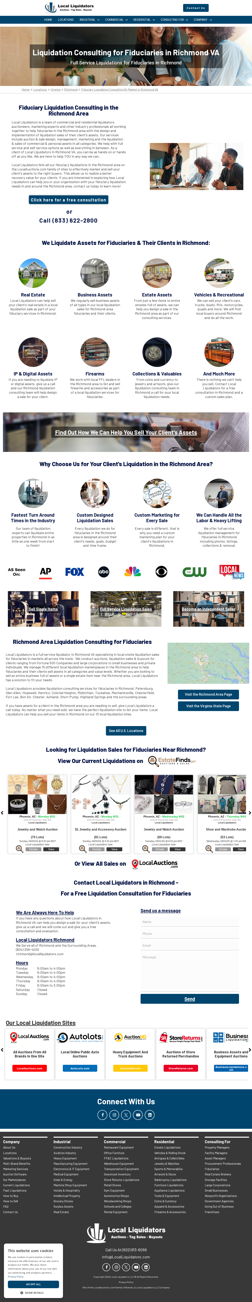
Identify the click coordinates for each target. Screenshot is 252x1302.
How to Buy (10, 1196)
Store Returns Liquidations (121, 1180)
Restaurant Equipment (119, 1147)
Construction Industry (68, 1147)
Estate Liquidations (167, 1147)
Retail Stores (112, 1185)
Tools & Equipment (166, 1196)
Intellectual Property (67, 1196)
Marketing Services (15, 1169)
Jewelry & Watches (166, 1163)
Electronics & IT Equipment (72, 1169)
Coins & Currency (165, 1201)
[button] (33, 1292)
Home (26, 89)
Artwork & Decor (165, 1174)
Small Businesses (216, 1190)
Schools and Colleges (118, 1206)
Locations (40, 89)
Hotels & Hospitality (67, 1190)
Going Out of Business (219, 1206)
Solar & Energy (63, 1180)
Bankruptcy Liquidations (170, 1180)
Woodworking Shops (117, 1201)
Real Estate (61, 1212)
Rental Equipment (116, 1212)
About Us (9, 1147)
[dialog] (33, 1271)
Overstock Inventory (117, 1174)
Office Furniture (114, 1153)
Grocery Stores (63, 1201)
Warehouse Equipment (119, 1163)
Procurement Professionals (223, 1163)
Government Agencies (219, 1201)
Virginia (55, 89)
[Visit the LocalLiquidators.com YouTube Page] (138, 1115)
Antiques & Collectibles (169, 1158)
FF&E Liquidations (116, 1158)
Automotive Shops (116, 1196)
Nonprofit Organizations (221, 1196)
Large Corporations (217, 1185)
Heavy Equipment (65, 1158)
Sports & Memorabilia (168, 1169)
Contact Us (10, 1212)
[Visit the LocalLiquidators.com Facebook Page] (102, 1115)
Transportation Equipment (121, 1169)
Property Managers (217, 1147)
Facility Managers (216, 1153)
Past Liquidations (15, 1190)
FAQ (5, 1206)
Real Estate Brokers (218, 1174)
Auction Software (15, 1174)
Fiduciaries (212, 1169)
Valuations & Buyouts (17, 1158)
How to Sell (10, 1201)
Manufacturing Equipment (71, 1163)
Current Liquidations (16, 1185)
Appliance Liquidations (169, 1190)
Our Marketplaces (14, 1180)
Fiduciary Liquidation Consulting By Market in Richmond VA (119, 89)
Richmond (71, 89)
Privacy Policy (15, 1276)
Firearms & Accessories (170, 1212)
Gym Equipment (114, 1190)
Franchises (212, 1212)
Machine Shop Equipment (70, 1185)
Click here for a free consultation (68, 199)
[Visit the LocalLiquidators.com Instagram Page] (114, 1115)
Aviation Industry (65, 1153)
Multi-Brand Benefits (16, 1163)
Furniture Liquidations (168, 1185)
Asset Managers (215, 1158)
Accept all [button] (33, 1284)
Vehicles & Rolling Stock (170, 1153)
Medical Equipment (66, 1174)
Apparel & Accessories (169, 1206)
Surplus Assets (63, 1206)
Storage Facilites (216, 1180)
